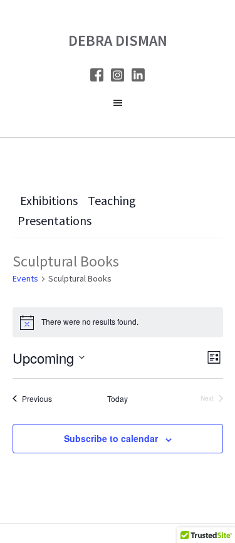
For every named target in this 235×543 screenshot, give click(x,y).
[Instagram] (117, 77)
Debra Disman (117, 40)
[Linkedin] (138, 77)
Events (25, 278)
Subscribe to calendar (111, 438)
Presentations (54, 220)
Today (117, 399)
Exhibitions (49, 200)
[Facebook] (97, 77)
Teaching (112, 200)
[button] (117, 106)
